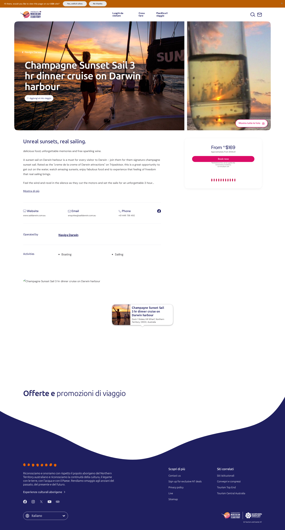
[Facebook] (25, 502)
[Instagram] (33, 502)
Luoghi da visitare (117, 14)
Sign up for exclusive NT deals (185, 481)
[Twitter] (41, 502)
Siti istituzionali (225, 475)
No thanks (97, 4)
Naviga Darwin (68, 235)
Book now (223, 158)
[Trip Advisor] (58, 502)
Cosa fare (141, 14)
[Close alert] (281, 3)
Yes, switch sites (75, 4)
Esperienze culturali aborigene (43, 492)
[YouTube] (49, 502)
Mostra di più (31, 190)
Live (170, 493)
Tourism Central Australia (231, 493)
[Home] (30, 14)
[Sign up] (259, 14)
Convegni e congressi (229, 481)
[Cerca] (252, 14)
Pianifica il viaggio (161, 14)
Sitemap (173, 499)
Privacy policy (175, 487)
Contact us (174, 475)
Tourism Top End (226, 487)
